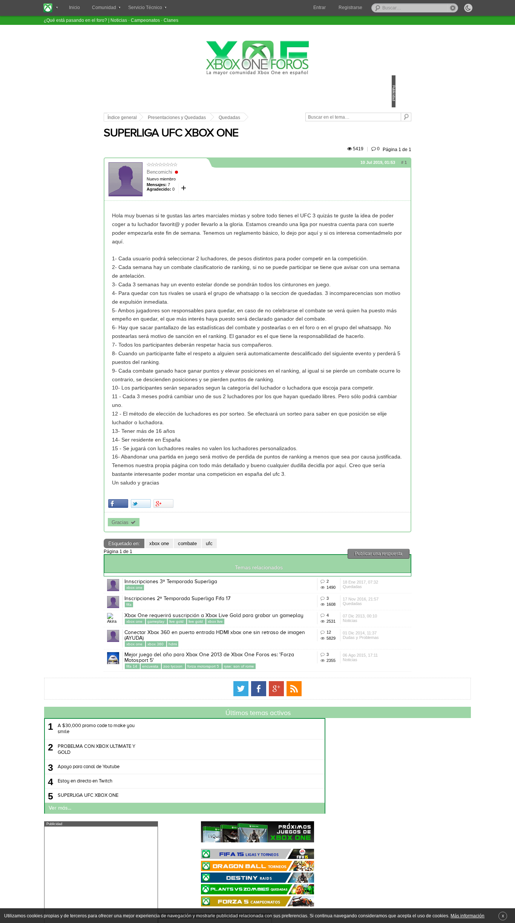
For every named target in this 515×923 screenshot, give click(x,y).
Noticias (118, 20)
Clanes (171, 20)
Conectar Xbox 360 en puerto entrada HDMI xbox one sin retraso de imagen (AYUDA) (235, 754)
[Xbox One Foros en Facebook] (258, 819)
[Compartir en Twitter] (193, 589)
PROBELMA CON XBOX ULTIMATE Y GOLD (169, 879)
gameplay (209, 735)
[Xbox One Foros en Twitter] (240, 819)
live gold (229, 735)
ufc (261, 629)
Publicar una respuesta (326, 639)
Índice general (174, 117)
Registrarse (350, 7)
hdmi (225, 763)
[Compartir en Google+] (216, 589)
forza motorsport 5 (256, 791)
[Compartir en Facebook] (171, 589)
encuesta (203, 791)
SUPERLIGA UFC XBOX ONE (223, 142)
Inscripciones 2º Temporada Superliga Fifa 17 (230, 695)
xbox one (211, 629)
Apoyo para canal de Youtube (161, 897)
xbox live (267, 735)
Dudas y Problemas (325, 768)
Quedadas (282, 117)
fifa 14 (185, 791)
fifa (181, 702)
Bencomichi (212, 180)
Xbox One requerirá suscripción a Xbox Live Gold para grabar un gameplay (235, 726)
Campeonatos (145, 20)
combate (239, 629)
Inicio (74, 7)
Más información (467, 915)
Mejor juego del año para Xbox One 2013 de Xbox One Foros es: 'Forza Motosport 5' (236, 782)
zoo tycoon (226, 791)
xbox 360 (208, 763)
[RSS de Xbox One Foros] (294, 819)
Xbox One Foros (257, 58)
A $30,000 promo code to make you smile (168, 859)
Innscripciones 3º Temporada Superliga (223, 668)
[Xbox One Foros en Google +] (276, 819)
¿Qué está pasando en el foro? (75, 20)
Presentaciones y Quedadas (229, 117)
